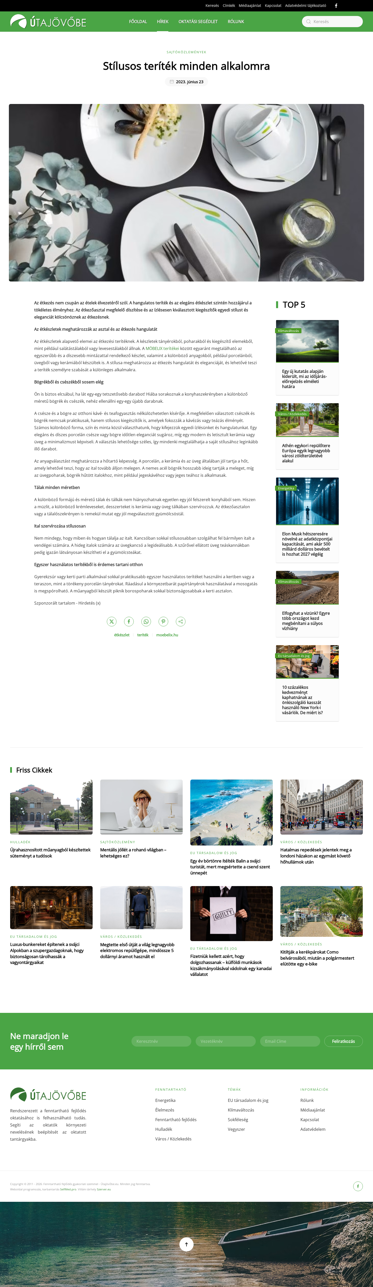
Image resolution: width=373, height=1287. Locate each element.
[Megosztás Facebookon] (129, 621)
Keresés (212, 5)
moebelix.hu (167, 634)
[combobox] (332, 21)
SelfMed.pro (68, 1189)
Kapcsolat (273, 5)
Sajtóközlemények (187, 52)
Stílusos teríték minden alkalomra (186, 65)
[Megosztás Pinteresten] (163, 621)
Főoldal (138, 21)
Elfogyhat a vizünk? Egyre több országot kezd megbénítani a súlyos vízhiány (306, 620)
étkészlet (121, 634)
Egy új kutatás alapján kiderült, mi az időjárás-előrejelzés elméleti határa (304, 378)
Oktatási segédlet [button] (198, 21)
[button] (186, 1244)
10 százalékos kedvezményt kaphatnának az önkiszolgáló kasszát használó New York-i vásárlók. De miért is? (302, 699)
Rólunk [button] (236, 21)
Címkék (229, 5)
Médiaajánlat (250, 5)
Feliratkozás (343, 1041)
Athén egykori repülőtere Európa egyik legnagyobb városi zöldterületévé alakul (306, 453)
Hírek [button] (162, 21)
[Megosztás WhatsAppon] (146, 621)
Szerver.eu (104, 1189)
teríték (142, 634)
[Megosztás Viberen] (180, 621)
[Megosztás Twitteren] (111, 621)
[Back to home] (48, 21)
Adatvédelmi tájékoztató (305, 5)
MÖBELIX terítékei (162, 348)
